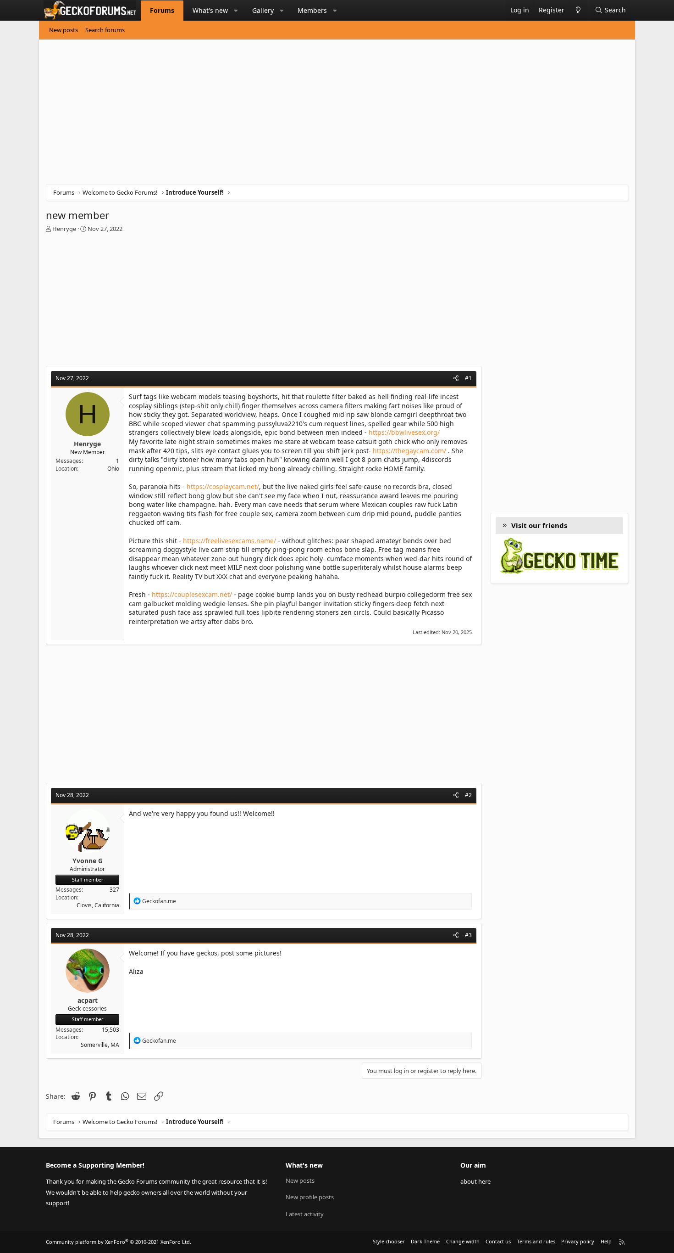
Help (606, 1241)
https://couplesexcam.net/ (192, 594)
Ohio (113, 468)
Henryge (64, 229)
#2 (468, 795)
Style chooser (389, 1241)
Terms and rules (536, 1241)
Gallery (263, 10)
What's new (210, 10)
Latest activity (305, 1214)
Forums (162, 10)
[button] (236, 10)
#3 (468, 935)
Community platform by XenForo (118, 1241)
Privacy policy (577, 1241)
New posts (63, 30)
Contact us (498, 1241)
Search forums (105, 30)
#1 (468, 378)
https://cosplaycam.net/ (223, 486)
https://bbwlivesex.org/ (404, 432)
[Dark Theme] (578, 10)
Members (312, 10)
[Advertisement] (321, 115)
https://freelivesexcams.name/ (229, 540)
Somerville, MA (100, 1045)
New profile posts (310, 1197)
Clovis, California (98, 905)
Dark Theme (425, 1241)
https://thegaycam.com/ (409, 450)
